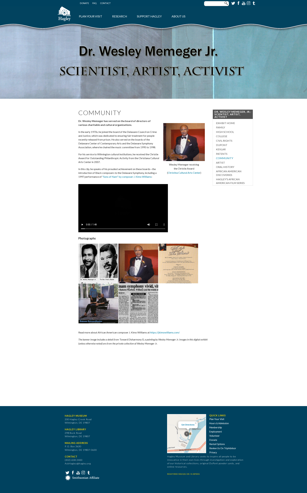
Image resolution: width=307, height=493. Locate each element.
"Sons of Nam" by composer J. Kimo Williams (127, 176)
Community (224, 158)
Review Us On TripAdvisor (222, 448)
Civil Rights (224, 140)
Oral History (225, 166)
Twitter (233, 2)
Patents (221, 153)
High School (225, 131)
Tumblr (253, 2)
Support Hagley (149, 16)
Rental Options (217, 444)
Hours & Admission (219, 423)
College (221, 136)
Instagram (248, 2)
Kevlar (221, 149)
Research (119, 16)
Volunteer (214, 435)
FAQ (94, 3)
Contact (105, 3)
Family (220, 127)
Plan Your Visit (90, 16)
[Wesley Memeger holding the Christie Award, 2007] (138, 282)
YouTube (243, 2)
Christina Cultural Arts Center (184, 172)
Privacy (213, 452)
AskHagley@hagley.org (78, 463)
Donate (84, 3)
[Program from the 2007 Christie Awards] (178, 282)
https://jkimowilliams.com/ (165, 332)
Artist (220, 162)
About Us (178, 16)
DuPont (221, 144)
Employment (215, 431)
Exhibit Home (225, 123)
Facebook (238, 2)
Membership (215, 427)
